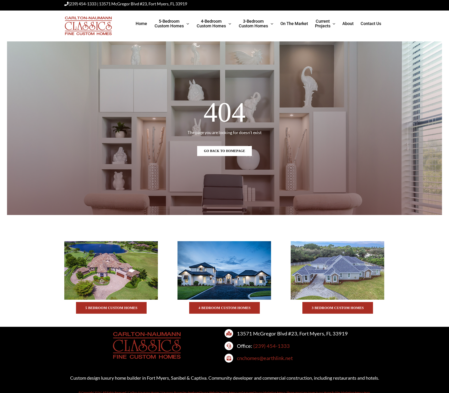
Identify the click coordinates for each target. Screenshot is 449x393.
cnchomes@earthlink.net (265, 358)
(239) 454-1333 (82, 3)
